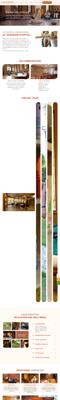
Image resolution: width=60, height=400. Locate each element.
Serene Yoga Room (40, 339)
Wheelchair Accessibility (42, 357)
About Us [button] (15, 2)
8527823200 (48, 2)
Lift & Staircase (39, 353)
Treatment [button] (21, 2)
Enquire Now (36, 398)
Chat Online (48, 398)
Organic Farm (39, 348)
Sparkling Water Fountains (42, 335)
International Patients (38, 2)
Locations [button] (31, 2)
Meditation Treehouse (41, 344)
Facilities (26, 2)
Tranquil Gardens (40, 324)
